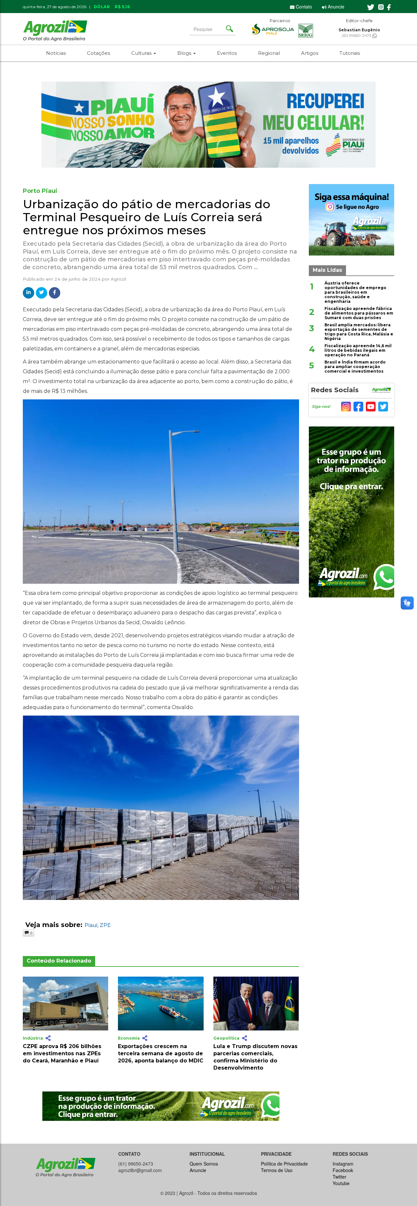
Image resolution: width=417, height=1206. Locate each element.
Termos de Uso (277, 1170)
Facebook (343, 1170)
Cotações (98, 53)
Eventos (227, 53)
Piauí (90, 925)
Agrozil (118, 279)
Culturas (142, 53)
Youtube (341, 1183)
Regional (269, 53)
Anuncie (335, 6)
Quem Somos (204, 1163)
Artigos (309, 53)
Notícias (56, 53)
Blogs (185, 53)
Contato (303, 6)
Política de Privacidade (284, 1163)
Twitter (339, 1176)
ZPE (105, 925)
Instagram (343, 1163)
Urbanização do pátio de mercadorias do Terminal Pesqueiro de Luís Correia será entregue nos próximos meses (146, 217)
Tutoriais (349, 53)
